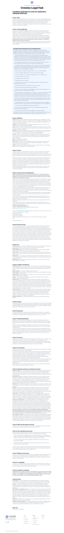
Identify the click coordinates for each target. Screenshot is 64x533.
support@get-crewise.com (22, 208)
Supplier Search (26, 521)
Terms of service (35, 520)
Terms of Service (26, 519)
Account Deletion (26, 523)
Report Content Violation (36, 524)
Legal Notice (34, 522)
